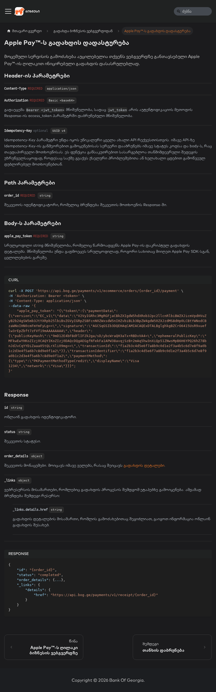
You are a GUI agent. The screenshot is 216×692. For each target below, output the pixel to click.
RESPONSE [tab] (18, 553)
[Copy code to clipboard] (205, 290)
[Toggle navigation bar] (8, 11)
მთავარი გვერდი (27, 31)
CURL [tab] (13, 279)
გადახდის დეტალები (144, 465)
